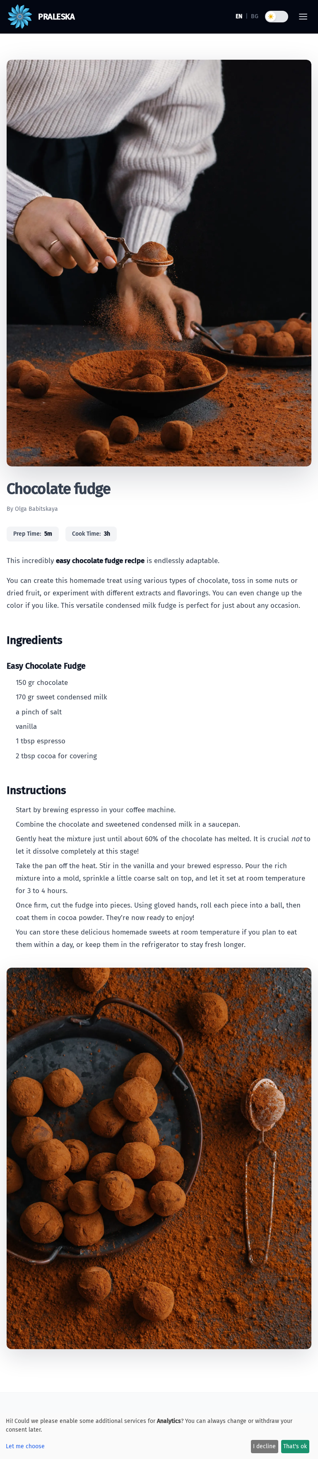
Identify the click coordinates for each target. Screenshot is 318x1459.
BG (254, 16)
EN (239, 16)
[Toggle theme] (276, 16)
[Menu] (303, 16)
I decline (264, 1446)
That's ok (295, 1446)
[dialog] (159, 1436)
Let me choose (25, 1446)
